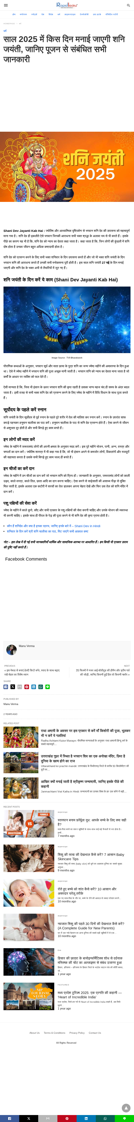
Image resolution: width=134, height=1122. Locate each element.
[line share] (47, 687)
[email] (47, 1118)
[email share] (19, 687)
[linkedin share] (33, 687)
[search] (128, 5)
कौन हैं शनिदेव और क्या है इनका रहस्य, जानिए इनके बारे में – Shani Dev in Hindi (53, 526)
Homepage (9, 24)
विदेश (51, 14)
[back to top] (126, 1108)
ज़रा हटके (97, 14)
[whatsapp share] (40, 687)
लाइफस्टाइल (70, 14)
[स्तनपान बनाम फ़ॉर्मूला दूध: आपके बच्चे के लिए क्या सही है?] (28, 824)
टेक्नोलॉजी (84, 14)
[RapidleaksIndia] (67, 5)
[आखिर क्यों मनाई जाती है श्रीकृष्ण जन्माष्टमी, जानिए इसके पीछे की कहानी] (20, 788)
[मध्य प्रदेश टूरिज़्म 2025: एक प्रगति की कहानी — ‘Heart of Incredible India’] (28, 996)
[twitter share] (12, 686)
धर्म (59, 14)
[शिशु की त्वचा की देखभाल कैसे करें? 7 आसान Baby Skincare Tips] (28, 858)
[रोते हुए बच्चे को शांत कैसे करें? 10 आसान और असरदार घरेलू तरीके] (28, 893)
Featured (63, 985)
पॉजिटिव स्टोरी (112, 14)
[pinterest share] (26, 687)
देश (43, 14)
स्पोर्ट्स (34, 14)
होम (14, 14)
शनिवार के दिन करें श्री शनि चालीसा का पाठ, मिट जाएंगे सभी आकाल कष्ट (47, 531)
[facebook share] (5, 687)
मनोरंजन (23, 14)
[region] (67, 94)
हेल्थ (59, 950)
